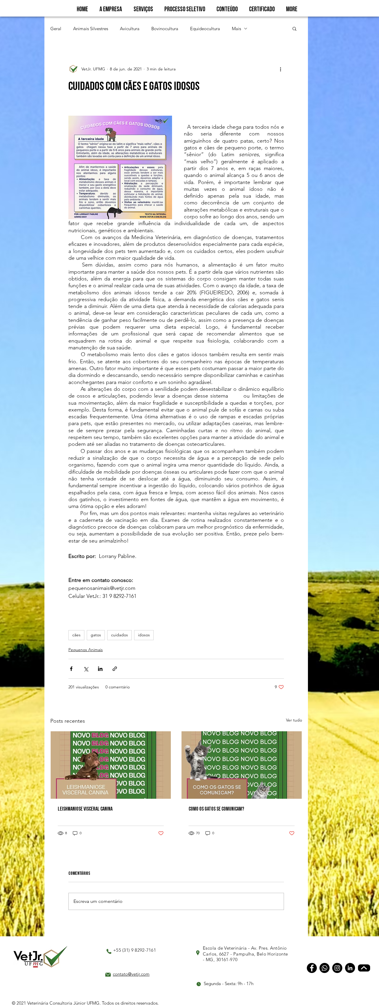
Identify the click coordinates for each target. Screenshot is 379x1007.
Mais (236, 28)
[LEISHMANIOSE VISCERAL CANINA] (111, 765)
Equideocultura (205, 28)
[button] (294, 28)
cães (76, 635)
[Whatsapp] (324, 968)
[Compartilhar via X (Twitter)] (86, 669)
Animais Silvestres (90, 28)
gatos (96, 635)
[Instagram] (337, 968)
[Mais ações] (280, 68)
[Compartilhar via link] (115, 669)
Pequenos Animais (85, 649)
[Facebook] (312, 968)
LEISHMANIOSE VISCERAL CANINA (85, 809)
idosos (144, 635)
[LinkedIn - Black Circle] (350, 968)
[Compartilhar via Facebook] (71, 669)
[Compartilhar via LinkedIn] (100, 669)
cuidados (119, 635)
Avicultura (129, 28)
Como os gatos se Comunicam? (216, 809)
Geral (55, 28)
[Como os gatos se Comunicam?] (242, 765)
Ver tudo (294, 720)
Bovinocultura (164, 28)
